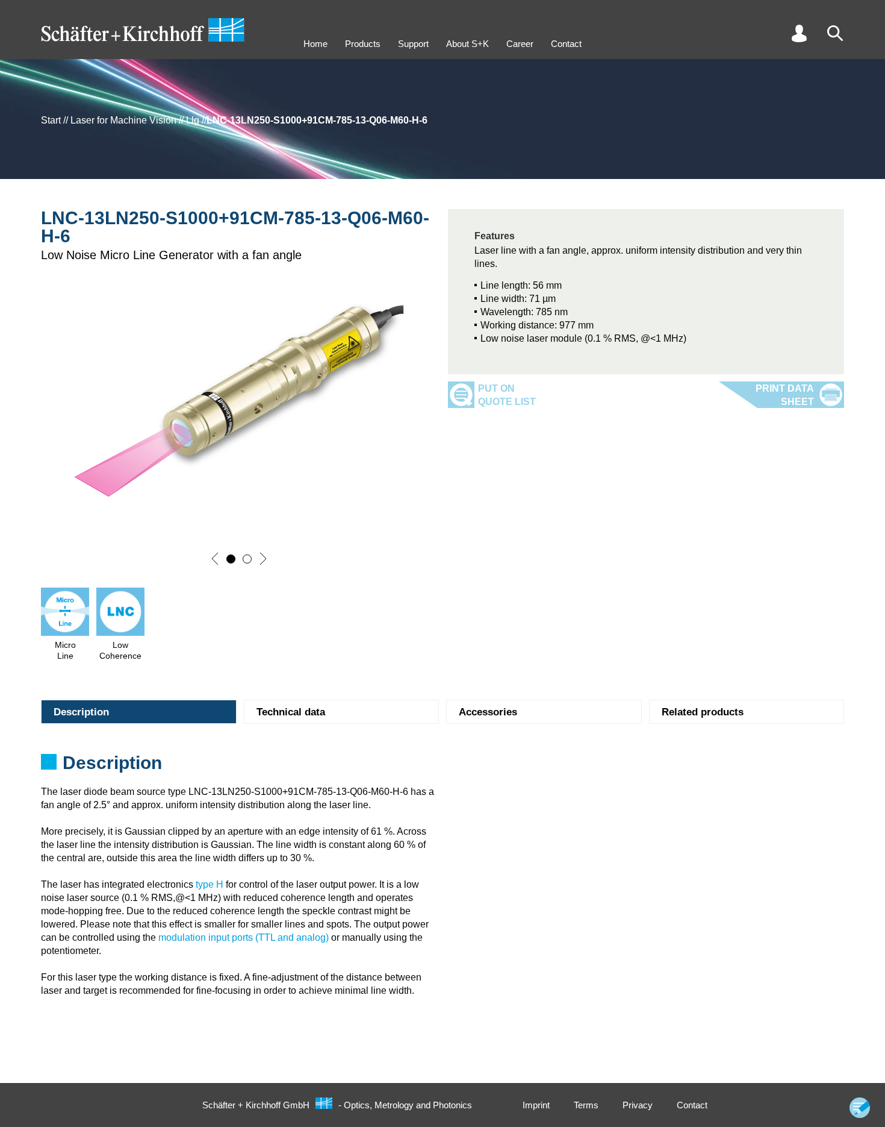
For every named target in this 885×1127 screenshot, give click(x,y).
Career (519, 44)
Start (51, 120)
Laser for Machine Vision (123, 120)
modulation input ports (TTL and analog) (243, 937)
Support (413, 44)
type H (209, 884)
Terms (586, 1105)
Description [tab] (81, 712)
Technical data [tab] (290, 712)
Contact (566, 44)
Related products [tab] (703, 712)
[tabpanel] (442, 766)
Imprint (536, 1105)
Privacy (638, 1105)
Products (362, 44)
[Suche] (835, 33)
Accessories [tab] (488, 712)
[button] (215, 559)
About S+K (467, 44)
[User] (799, 33)
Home (315, 44)
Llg (192, 120)
